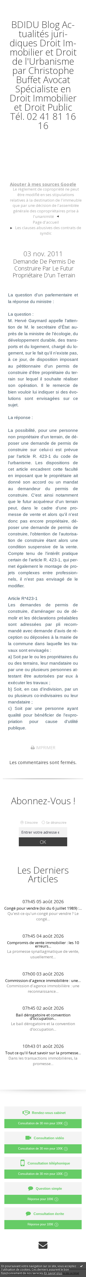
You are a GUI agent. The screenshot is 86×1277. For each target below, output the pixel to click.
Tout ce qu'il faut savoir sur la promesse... (43, 1052)
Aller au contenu (20, 5)
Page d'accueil (46, 222)
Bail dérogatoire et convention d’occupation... (43, 1016)
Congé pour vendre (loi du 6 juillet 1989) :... (43, 908)
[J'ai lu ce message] (81, 1266)
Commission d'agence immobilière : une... (43, 980)
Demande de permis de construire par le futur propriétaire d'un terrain (44, 268)
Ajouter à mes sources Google (43, 184)
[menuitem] (45, 202)
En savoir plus (53, 1273)
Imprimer (45, 747)
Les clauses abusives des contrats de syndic (48, 230)
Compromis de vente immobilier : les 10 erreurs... (43, 944)
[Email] (43, 1244)
